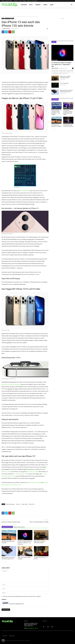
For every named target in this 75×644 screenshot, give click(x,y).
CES (18, 555)
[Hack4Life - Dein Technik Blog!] (7, 621)
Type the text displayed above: (16, 603)
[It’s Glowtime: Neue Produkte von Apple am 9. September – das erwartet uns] (25, 535)
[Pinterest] (9, 31)
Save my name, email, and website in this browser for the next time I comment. (22, 596)
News (7, 16)
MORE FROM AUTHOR (19, 527)
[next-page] (5, 562)
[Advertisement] (19, 11)
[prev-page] (2, 562)
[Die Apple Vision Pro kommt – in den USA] (41, 551)
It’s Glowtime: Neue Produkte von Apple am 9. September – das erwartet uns (25, 543)
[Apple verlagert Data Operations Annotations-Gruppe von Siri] (9, 551)
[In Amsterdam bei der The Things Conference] (68, 120)
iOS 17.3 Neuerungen (64, 83)
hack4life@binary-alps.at (32, 628)
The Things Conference (6, 539)
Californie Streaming (10, 504)
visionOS (36, 539)
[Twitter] (6, 31)
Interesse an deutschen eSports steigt (11, 522)
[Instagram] (52, 627)
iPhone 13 (18, 504)
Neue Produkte (12, 16)
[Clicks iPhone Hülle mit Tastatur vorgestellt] (25, 551)
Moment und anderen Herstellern (11, 384)
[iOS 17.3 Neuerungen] (55, 85)
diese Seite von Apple (34, 482)
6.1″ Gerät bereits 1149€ (21, 474)
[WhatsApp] (13, 31)
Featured (36, 555)
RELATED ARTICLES (7, 527)
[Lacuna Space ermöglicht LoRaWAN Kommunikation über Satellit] (68, 105)
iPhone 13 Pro (31, 504)
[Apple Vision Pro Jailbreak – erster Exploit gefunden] (41, 535)
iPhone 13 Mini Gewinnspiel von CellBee (39, 522)
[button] (71, 4)
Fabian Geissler (6, 28)
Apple (12, 18)
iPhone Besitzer (24, 190)
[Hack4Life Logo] (9, 5)
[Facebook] (3, 31)
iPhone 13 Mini (24, 504)
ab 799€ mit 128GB (32, 471)
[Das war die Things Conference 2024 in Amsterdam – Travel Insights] (56, 105)
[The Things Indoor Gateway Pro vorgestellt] (9, 535)
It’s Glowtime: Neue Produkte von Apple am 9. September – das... (61, 64)
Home (3, 16)
